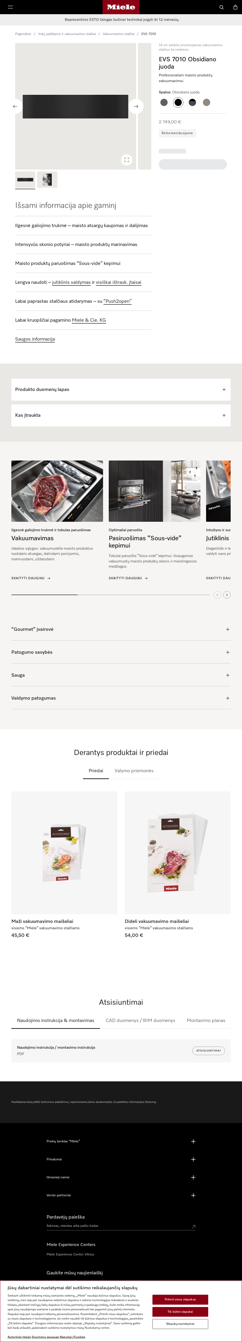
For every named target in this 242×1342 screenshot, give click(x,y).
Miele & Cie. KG (89, 320)
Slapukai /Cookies (72, 1337)
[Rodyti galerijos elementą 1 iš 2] (25, 180)
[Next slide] (136, 106)
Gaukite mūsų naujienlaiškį (75, 1273)
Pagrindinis (23, 34)
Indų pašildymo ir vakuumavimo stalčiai (67, 34)
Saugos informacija (35, 339)
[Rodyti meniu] (10, 7)
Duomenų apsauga (45, 1337)
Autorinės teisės (19, 1337)
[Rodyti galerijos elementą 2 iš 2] (47, 180)
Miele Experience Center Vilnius (70, 1254)
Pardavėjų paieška (66, 1217)
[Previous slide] (15, 106)
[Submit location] (193, 1227)
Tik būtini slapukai (180, 1311)
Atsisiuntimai (208, 1050)
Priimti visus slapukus (180, 1299)
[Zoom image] (126, 160)
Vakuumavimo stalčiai (118, 34)
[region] (83, 106)
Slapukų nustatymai (180, 1323)
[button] (164, 102)
